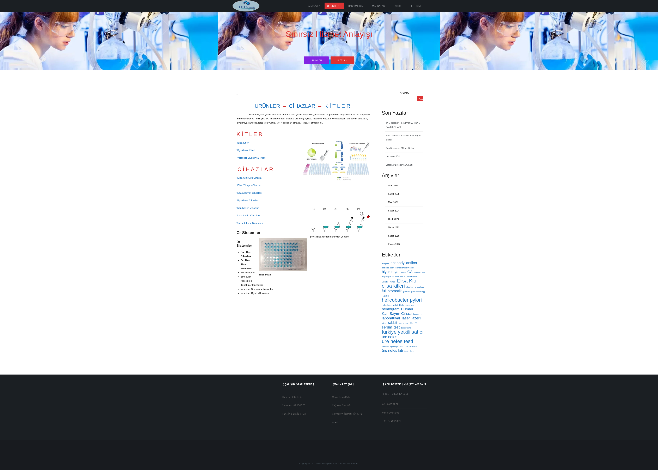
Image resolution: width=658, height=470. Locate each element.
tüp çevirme (406, 328)
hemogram (390, 309)
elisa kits (409, 287)
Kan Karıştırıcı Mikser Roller (400, 148)
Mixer (384, 323)
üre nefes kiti (392, 351)
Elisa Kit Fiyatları (388, 282)
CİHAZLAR (302, 106)
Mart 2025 (393, 185)
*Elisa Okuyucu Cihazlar (249, 177)
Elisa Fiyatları (412, 277)
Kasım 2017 (394, 244)
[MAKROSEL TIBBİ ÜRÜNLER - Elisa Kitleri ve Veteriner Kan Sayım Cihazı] (246, 5)
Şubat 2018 (393, 236)
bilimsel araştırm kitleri (404, 268)
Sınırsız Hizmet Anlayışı (329, 34)
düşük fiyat (386, 277)
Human (407, 309)
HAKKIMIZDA (355, 6)
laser (406, 318)
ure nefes (389, 337)
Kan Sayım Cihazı (397, 314)
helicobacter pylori (402, 300)
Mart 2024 (393, 202)
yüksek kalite (411, 346)
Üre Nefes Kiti (393, 156)
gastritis (406, 292)
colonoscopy (419, 272)
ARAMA (404, 92)
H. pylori (385, 296)
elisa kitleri (393, 286)
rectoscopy (403, 323)
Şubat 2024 (393, 210)
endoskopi (419, 287)
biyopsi (403, 272)
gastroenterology (418, 292)
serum (387, 327)
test (397, 327)
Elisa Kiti (406, 281)
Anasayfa (314, 6)
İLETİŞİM (416, 6)
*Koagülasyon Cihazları (249, 192)
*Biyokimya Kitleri (245, 150)
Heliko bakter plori (406, 305)
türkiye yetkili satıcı (403, 332)
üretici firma (409, 351)
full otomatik (392, 291)
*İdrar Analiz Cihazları (248, 215)
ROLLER (413, 323)
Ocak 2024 (393, 219)
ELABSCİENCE (398, 277)
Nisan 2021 (393, 227)
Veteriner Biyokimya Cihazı (399, 165)
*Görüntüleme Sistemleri (249, 223)
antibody (398, 263)
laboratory (417, 314)
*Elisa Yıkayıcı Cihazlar (248, 185)
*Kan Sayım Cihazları (247, 208)
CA (410, 272)
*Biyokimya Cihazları (247, 200)
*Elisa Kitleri (243, 142)
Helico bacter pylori (390, 305)
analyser (385, 263)
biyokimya (390, 272)
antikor (411, 263)
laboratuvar (391, 318)
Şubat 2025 (393, 194)
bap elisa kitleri (388, 268)
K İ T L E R (337, 106)
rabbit (392, 323)
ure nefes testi (397, 341)
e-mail (335, 422)
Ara (421, 99)
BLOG (397, 6)
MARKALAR (378, 6)
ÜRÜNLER (333, 6)
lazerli (416, 318)
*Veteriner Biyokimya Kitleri (250, 157)
